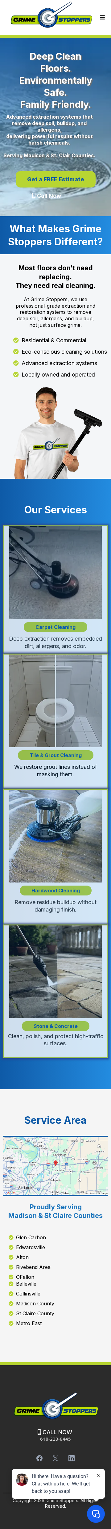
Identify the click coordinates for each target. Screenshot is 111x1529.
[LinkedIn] (72, 1458)
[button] (101, 17)
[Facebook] (39, 1458)
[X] (55, 1458)
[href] (55, 1165)
